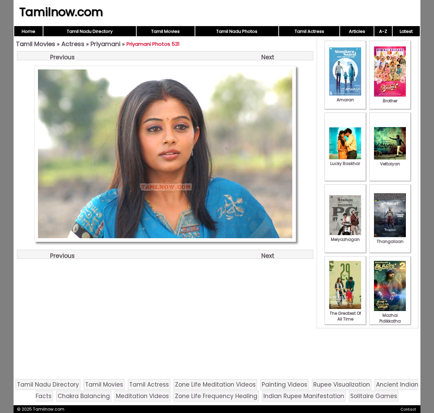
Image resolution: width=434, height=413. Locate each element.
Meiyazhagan (345, 239)
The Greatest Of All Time (345, 316)
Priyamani (105, 44)
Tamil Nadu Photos (236, 31)
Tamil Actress (309, 31)
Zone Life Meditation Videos (215, 384)
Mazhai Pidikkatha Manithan (390, 321)
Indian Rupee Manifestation (303, 396)
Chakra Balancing (84, 396)
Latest (406, 31)
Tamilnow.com (61, 12)
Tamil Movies (165, 31)
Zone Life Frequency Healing (216, 396)
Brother (390, 101)
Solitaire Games (373, 396)
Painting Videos (284, 384)
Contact (408, 409)
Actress (72, 44)
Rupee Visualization (341, 384)
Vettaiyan (390, 164)
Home (28, 31)
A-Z (383, 31)
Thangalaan (390, 241)
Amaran (345, 100)
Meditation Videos (142, 396)
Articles (357, 31)
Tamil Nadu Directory (90, 31)
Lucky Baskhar (345, 163)
